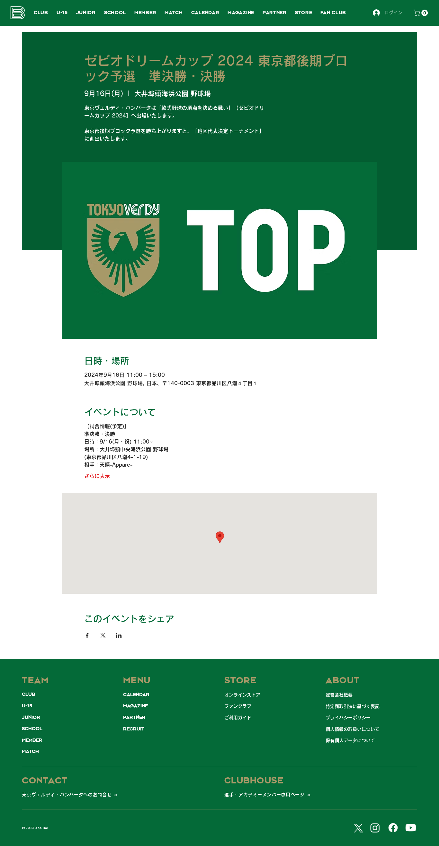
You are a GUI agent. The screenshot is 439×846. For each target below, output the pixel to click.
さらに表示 (97, 476)
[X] (357, 828)
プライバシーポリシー (348, 717)
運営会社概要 (339, 695)
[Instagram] (375, 828)
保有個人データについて (350, 740)
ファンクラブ (237, 706)
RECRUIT (133, 729)
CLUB (28, 694)
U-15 (27, 706)
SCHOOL (32, 729)
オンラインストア (242, 695)
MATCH (30, 751)
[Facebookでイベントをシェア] (87, 635)
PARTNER (134, 717)
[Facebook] (393, 828)
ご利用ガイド (237, 717)
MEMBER (32, 740)
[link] (421, 13)
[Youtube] (411, 828)
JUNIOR (31, 717)
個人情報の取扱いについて (353, 729)
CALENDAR (136, 695)
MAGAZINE (135, 706)
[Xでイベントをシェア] (103, 635)
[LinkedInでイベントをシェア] (119, 635)
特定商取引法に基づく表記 (353, 706)
